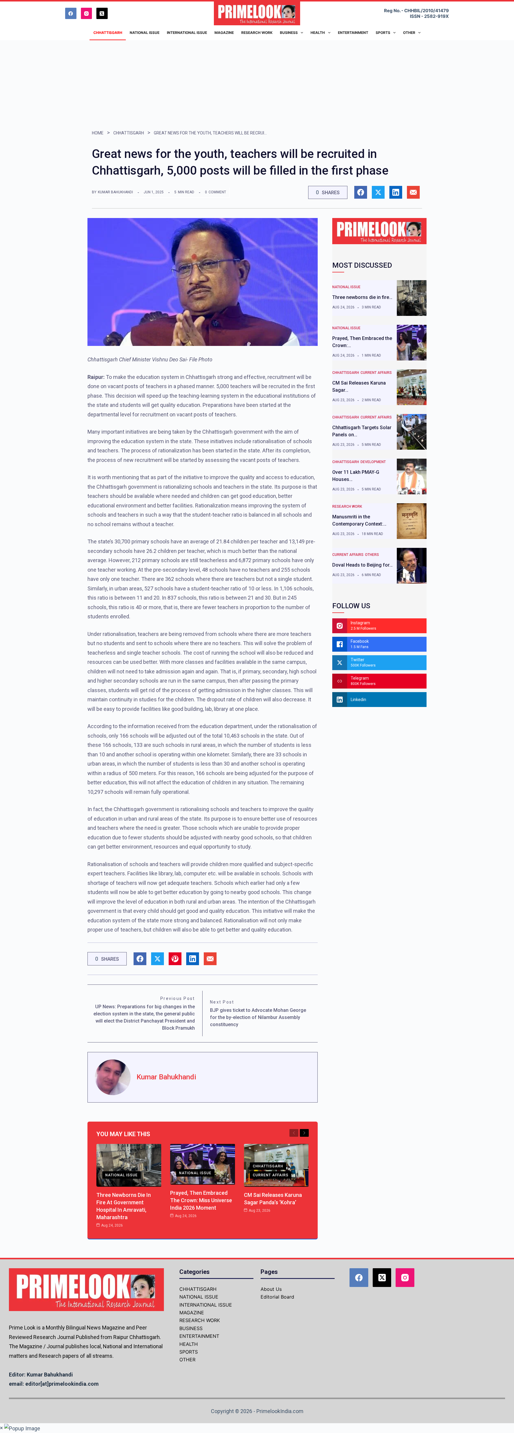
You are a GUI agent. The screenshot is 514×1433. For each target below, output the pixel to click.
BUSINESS (191, 1328)
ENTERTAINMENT (199, 1336)
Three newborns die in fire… (362, 297)
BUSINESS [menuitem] (289, 32)
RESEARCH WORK (347, 506)
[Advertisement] (257, 84)
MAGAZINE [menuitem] (224, 32)
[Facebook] (70, 13)
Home (98, 133)
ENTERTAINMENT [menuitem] (353, 32)
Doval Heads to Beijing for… (362, 565)
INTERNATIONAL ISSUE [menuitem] (187, 32)
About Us (271, 1289)
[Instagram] (86, 13)
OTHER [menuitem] (409, 32)
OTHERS (372, 555)
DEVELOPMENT (373, 462)
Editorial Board (277, 1297)
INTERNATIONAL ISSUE (205, 1305)
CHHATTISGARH (128, 133)
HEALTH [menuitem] (318, 32)
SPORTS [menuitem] (383, 32)
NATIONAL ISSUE (121, 1175)
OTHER (187, 1360)
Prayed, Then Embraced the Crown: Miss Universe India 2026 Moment (201, 1200)
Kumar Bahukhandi (115, 192)
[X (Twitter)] (102, 13)
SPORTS (188, 1352)
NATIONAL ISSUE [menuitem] (144, 32)
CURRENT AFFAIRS (271, 1175)
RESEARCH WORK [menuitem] (256, 32)
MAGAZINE (191, 1313)
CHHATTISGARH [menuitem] (107, 32)
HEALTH (188, 1344)
